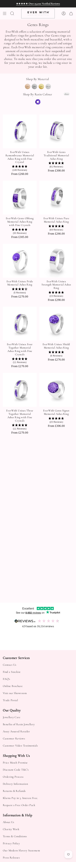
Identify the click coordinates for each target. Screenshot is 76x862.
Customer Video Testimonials (20, 745)
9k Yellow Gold (41, 86)
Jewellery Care (11, 717)
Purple (38, 102)
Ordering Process (13, 777)
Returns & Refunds (14, 791)
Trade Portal (10, 700)
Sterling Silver (48, 86)
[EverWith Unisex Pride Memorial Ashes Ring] (20, 261)
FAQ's (6, 679)
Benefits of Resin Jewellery (19, 724)
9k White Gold (34, 86)
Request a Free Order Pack (19, 805)
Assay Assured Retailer (16, 731)
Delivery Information (15, 784)
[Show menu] (4, 13)
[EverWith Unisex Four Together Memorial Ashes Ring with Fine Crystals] (20, 324)
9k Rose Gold (27, 86)
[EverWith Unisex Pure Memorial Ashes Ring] (56, 198)
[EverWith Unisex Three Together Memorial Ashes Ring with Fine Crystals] (20, 390)
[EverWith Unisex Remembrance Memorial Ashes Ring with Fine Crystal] (20, 131)
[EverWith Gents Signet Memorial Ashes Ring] (56, 390)
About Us (8, 822)
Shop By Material (37, 79)
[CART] (71, 13)
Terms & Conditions (15, 836)
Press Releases (11, 857)
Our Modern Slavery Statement (21, 850)
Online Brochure (13, 686)
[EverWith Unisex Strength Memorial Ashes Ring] (56, 261)
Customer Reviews (14, 738)
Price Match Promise (15, 762)
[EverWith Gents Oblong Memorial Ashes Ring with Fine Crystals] (20, 198)
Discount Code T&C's (16, 769)
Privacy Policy (11, 843)
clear (67, 94)
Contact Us (9, 665)
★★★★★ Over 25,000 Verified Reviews (38, 3)
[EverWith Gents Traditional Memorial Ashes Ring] (56, 131)
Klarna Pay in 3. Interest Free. (20, 798)
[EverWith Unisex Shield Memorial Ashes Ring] (56, 324)
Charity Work (11, 829)
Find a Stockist (12, 672)
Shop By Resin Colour (37, 94)
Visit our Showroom (15, 693)
